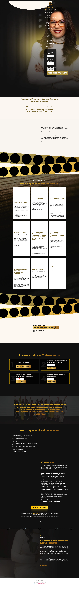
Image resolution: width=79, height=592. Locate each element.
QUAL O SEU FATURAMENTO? (51, 66)
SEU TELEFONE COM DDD (50, 60)
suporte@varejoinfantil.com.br (40, 583)
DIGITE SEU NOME (50, 53)
